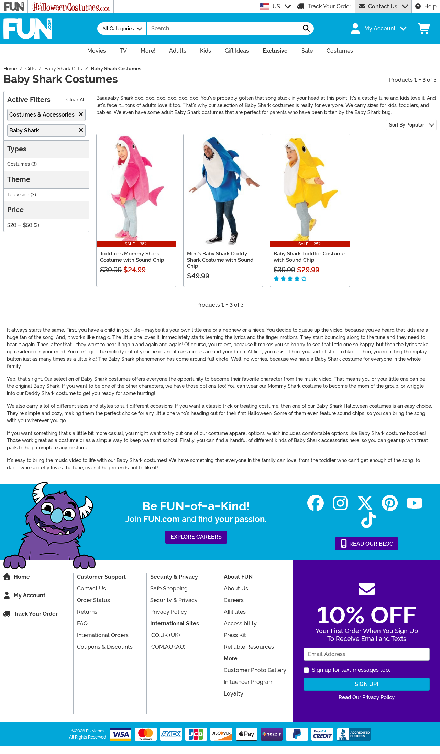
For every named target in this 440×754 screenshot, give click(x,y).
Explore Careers (196, 537)
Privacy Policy (168, 612)
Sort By (406, 125)
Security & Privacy (174, 600)
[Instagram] (340, 503)
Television (18, 195)
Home (22, 576)
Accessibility (240, 623)
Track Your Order (329, 6)
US (276, 6)
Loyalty (233, 693)
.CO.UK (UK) (165, 635)
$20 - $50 (19, 225)
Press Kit (235, 635)
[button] (378, 28)
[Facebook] (315, 503)
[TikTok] (368, 520)
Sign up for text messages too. (351, 670)
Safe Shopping (169, 588)
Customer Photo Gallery (255, 670)
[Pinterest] (390, 503)
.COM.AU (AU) (168, 647)
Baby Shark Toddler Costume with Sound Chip (309, 257)
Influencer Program (249, 682)
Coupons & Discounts (105, 647)
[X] (365, 503)
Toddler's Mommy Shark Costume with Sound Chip (132, 257)
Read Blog (371, 543)
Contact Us (382, 6)
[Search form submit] (306, 28)
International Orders (103, 635)
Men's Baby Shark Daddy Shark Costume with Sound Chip (220, 260)
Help (430, 6)
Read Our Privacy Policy (367, 697)
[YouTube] (414, 503)
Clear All (76, 100)
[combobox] (223, 28)
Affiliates (235, 612)
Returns (87, 612)
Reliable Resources (249, 647)
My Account (29, 595)
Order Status (93, 600)
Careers (234, 600)
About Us (236, 588)
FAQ (82, 623)
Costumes (18, 164)
